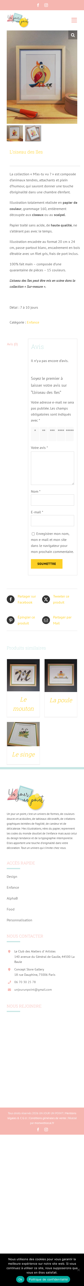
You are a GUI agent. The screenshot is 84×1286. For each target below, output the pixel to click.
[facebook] (38, 5)
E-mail (37, 512)
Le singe (23, 754)
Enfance (33, 322)
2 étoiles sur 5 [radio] (44, 434)
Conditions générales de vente (47, 1118)
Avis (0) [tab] (12, 344)
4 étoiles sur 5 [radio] (62, 434)
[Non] (78, 1270)
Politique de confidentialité (48, 1279)
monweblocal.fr (44, 1123)
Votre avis (39, 447)
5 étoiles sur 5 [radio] (70, 434)
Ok (20, 1279)
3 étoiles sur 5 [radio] (53, 434)
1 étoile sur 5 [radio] (36, 434)
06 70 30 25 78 (25, 982)
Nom (36, 491)
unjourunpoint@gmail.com (33, 990)
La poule (61, 700)
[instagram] (46, 5)
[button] (72, 34)
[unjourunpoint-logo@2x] (18, 14)
